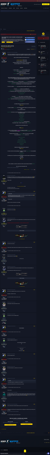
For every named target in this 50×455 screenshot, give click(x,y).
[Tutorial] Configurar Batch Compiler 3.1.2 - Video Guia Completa (43, 46)
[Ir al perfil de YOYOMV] (4, 220)
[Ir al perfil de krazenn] (4, 257)
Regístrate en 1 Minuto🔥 (46, 4)
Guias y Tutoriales (11, 49)
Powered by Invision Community (44, 449)
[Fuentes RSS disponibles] (48, 432)
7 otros (30, 169)
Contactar (12, 449)
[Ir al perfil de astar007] (39, 57)
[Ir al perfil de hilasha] (4, 394)
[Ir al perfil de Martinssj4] (2, 49)
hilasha (4, 392)
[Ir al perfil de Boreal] (4, 341)
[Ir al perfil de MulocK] (39, 45)
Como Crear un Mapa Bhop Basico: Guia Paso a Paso (43, 71)
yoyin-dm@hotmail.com (22, 286)
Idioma (2, 449)
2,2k (4, 59)
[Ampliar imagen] (26, 395)
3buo (4, 175)
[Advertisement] (25, 19)
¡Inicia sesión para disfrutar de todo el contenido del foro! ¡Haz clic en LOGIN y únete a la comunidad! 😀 (18, 34)
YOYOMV (4, 218)
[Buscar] (1, 29)
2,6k (4, 215)
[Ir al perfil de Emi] (39, 51)
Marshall (4, 302)
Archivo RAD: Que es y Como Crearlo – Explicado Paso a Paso (43, 65)
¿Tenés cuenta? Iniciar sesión (37, 4)
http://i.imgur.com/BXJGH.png (20, 186)
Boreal (4, 338)
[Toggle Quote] (8, 193)
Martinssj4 (4, 52)
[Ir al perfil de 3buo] (4, 177)
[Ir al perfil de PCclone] (4, 210)
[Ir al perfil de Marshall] (4, 304)
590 (4, 182)
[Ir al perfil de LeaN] (39, 64)
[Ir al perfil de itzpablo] (4, 316)
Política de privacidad (7, 449)
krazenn (4, 254)
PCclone (4, 208)
